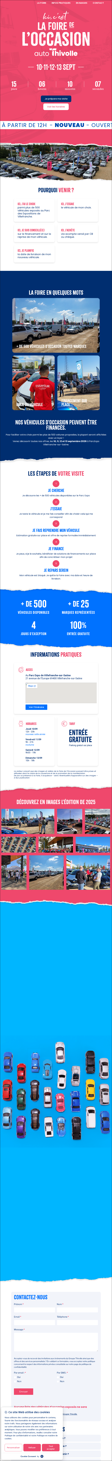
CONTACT (98, 3)
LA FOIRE (41, 3)
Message (19, 1329)
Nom (60, 1304)
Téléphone (63, 1317)
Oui (18, 1377)
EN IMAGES (81, 3)
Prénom (19, 1304)
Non (19, 1381)
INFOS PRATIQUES (61, 3)
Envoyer (23, 1391)
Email (17, 1317)
